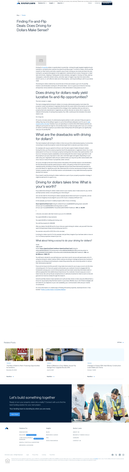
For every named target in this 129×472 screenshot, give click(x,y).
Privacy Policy (35, 454)
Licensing (44, 454)
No (110, 1)
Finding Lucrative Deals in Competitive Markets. (53, 289)
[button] (42, 3)
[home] (26, 3)
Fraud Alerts (52, 454)
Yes (108, 1)
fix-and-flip (45, 67)
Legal (27, 454)
